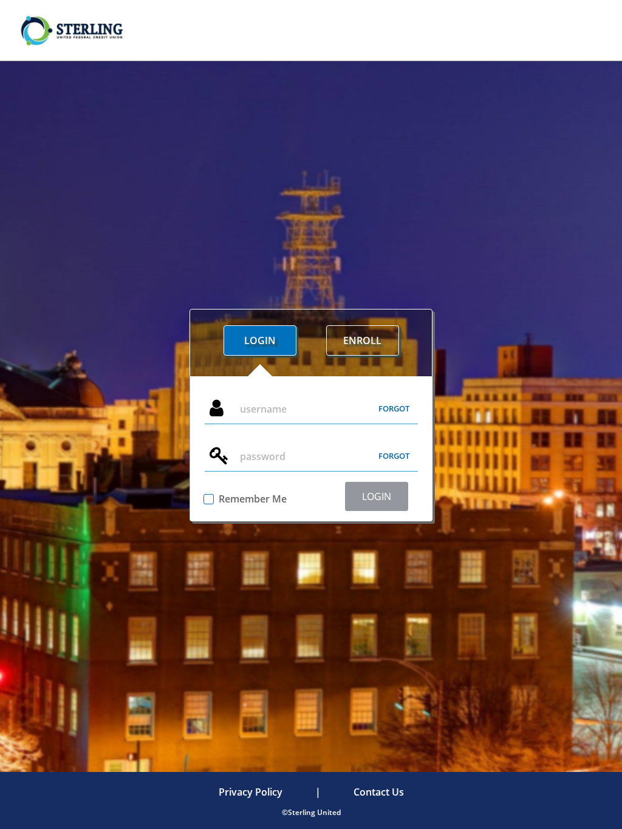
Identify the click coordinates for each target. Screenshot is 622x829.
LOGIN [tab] (260, 340)
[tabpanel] (311, 449)
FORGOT (393, 408)
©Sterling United (311, 812)
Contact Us (379, 792)
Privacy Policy (250, 792)
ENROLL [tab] (362, 340)
